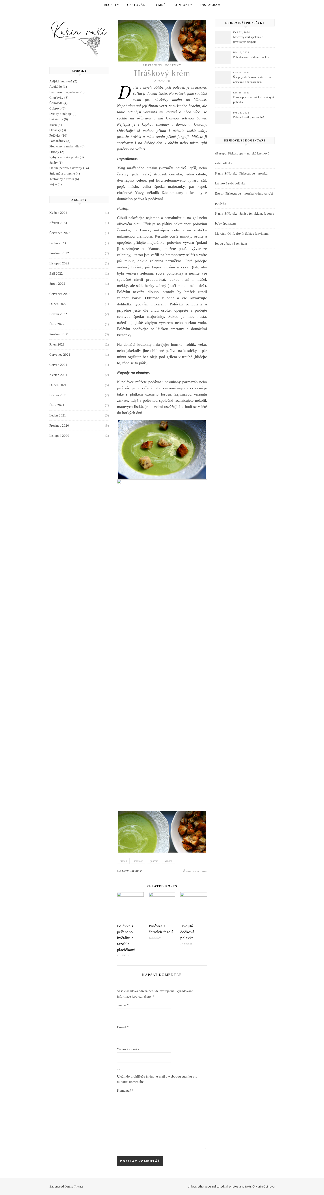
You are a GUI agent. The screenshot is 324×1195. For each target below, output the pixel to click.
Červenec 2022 (59, 293)
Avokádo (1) (58, 86)
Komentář (125, 1090)
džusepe (220, 153)
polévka (154, 860)
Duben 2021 (58, 385)
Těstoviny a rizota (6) (64, 179)
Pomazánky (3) (59, 141)
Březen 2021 (58, 395)
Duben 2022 (58, 304)
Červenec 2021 (59, 354)
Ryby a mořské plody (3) (66, 157)
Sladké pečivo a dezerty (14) (69, 168)
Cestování (137, 5)
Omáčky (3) (57, 130)
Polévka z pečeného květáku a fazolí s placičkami (126, 938)
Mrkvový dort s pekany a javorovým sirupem (248, 39)
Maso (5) (55, 124)
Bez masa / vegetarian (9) (66, 92)
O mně (160, 5)
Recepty (111, 5)
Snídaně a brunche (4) (64, 173)
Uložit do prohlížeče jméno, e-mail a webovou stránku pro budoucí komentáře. (157, 1079)
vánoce (168, 860)
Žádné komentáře (195, 871)
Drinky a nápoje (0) (62, 113)
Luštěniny (153, 65)
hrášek (123, 860)
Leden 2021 (57, 415)
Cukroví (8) (57, 108)
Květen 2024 (58, 212)
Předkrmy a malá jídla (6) (66, 146)
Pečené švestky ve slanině (248, 117)
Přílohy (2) (56, 152)
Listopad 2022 (59, 263)
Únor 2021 (56, 405)
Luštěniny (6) (58, 119)
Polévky (173, 65)
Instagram (210, 5)
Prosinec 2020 (59, 425)
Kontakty (183, 5)
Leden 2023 (57, 243)
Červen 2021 (58, 364)
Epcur (219, 193)
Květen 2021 (58, 375)
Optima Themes (74, 1186)
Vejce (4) (55, 184)
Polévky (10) (58, 135)
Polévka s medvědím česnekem (251, 57)
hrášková (138, 860)
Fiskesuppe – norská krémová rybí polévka (253, 99)
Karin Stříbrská (132, 871)
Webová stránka (128, 1049)
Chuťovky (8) (58, 97)
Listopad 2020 (59, 435)
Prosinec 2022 (59, 253)
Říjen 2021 (57, 344)
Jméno (123, 1005)
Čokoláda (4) (58, 103)
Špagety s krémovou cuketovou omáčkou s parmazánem (252, 79)
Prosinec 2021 (59, 334)
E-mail (123, 1027)
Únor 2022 (56, 324)
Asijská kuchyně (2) (63, 81)
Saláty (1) (56, 162)
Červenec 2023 (59, 233)
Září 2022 (56, 273)
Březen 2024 (58, 223)
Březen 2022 (58, 314)
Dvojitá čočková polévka (187, 932)
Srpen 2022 (57, 283)
